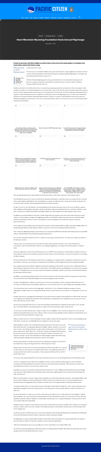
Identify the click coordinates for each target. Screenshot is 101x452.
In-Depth (60, 36)
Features (41, 36)
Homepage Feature (50, 36)
